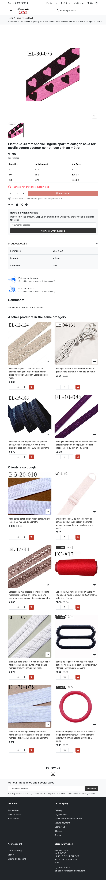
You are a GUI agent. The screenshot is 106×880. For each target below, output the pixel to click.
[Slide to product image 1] (16, 130)
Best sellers (13, 818)
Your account (15, 844)
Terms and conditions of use (68, 818)
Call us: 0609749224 (18, 3)
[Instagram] (53, 773)
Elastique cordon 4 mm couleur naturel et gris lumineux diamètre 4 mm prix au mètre (75, 370)
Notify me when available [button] (53, 231)
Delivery (58, 810)
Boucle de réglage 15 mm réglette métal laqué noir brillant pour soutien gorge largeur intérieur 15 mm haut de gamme (76, 664)
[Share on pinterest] (26, 205)
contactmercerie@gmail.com (71, 870)
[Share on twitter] (22, 205)
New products (14, 814)
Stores (58, 835)
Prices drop (13, 810)
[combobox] (76, 10)
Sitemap (58, 831)
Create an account (17, 859)
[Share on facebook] (17, 205)
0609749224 (64, 867)
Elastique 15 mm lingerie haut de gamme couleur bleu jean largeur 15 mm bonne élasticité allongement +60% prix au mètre (29, 444)
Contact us (60, 827)
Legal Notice (61, 814)
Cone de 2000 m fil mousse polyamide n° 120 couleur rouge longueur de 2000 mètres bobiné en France (76, 594)
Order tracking (15, 850)
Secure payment (62, 822)
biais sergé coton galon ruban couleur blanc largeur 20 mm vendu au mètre (29, 520)
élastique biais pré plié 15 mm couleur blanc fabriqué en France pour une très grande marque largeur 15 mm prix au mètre (29, 664)
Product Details (17, 243)
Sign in (11, 854)
